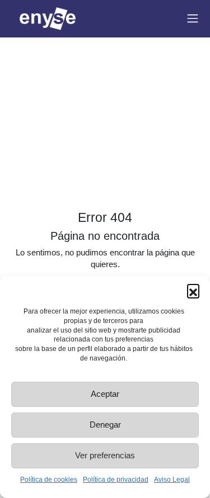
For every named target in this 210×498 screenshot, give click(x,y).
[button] (193, 290)
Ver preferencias (105, 455)
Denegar (105, 424)
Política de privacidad (115, 479)
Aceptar (105, 394)
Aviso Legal (172, 479)
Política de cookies (48, 479)
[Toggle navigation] (192, 18)
